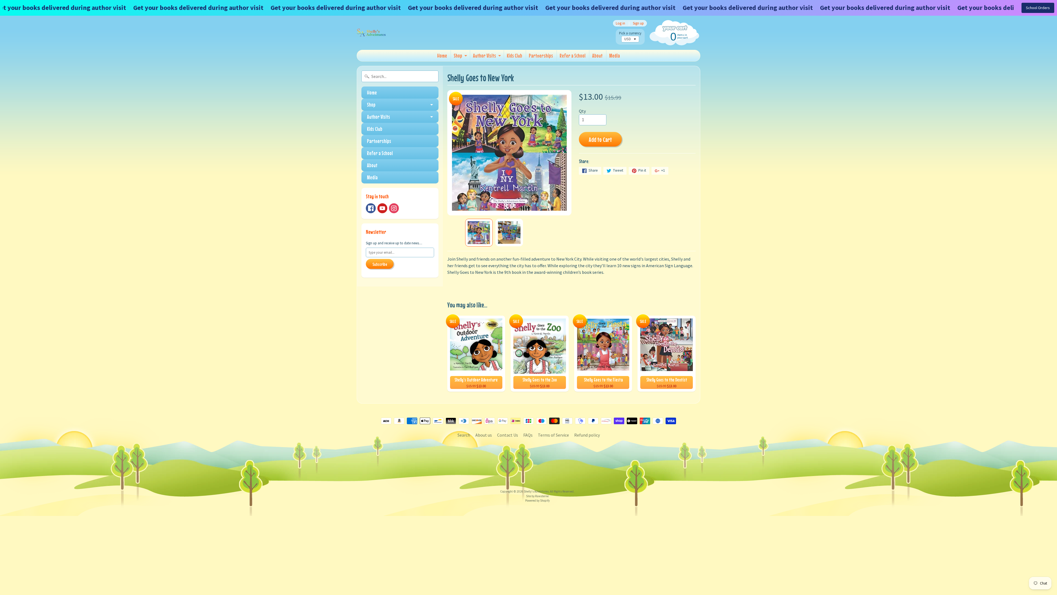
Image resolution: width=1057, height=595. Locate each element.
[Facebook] (371, 208)
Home (442, 55)
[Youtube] (382, 208)
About (597, 55)
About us (483, 435)
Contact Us (507, 435)
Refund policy (587, 435)
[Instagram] (394, 208)
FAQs (528, 435)
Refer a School (572, 55)
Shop (458, 55)
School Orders (1038, 7)
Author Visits (484, 55)
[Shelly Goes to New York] (479, 233)
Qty (582, 111)
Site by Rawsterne (537, 496)
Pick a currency (630, 33)
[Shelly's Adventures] (371, 33)
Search (463, 435)
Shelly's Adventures (536, 491)
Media (614, 55)
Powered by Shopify (537, 500)
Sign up (638, 23)
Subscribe (379, 264)
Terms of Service (553, 435)
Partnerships (541, 55)
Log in (620, 23)
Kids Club (514, 55)
